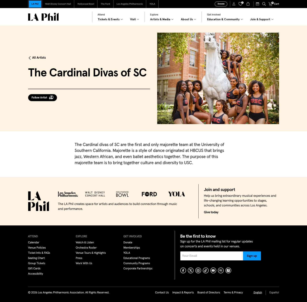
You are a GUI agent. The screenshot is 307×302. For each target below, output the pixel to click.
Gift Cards (34, 268)
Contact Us (162, 292)
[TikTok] (206, 270)
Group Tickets (36, 263)
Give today (211, 212)
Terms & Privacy (233, 292)
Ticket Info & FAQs (39, 253)
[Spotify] (221, 270)
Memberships (131, 247)
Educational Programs (136, 258)
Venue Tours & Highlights (91, 253)
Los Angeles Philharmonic (130, 4)
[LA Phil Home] (43, 17)
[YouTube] (213, 270)
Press (79, 258)
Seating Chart (36, 258)
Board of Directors (208, 292)
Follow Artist (39, 97)
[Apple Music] (228, 270)
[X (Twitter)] (191, 270)
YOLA (152, 4)
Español (274, 292)
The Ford (105, 4)
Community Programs (136, 263)
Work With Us (84, 263)
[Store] (248, 4)
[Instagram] (198, 270)
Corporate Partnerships (138, 268)
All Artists (39, 57)
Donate (221, 4)
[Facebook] (183, 270)
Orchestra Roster (86, 247)
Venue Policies (37, 247)
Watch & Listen (85, 242)
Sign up (252, 256)
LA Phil (35, 4)
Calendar (33, 242)
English (258, 292)
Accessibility (35, 273)
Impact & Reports (183, 292)
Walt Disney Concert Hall (58, 4)
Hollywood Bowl (85, 4)
